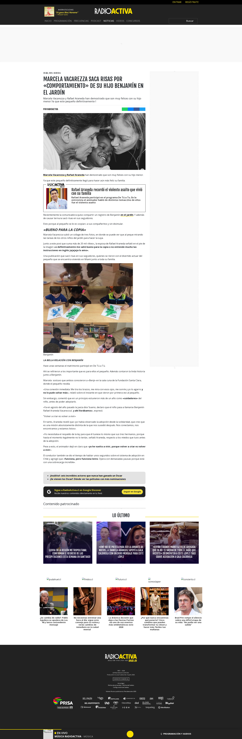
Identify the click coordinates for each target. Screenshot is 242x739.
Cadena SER (142, 698)
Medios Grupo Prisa (64, 707)
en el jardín (127, 214)
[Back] (116, 734)
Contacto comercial (121, 679)
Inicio (48, 20)
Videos (120, 20)
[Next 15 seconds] (136, 734)
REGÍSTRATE (192, 2)
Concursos (133, 20)
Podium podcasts (114, 707)
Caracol (171, 698)
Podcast (96, 20)
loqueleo (151, 707)
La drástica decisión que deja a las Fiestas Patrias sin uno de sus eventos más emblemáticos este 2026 (121, 622)
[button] (30, 729)
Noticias (108, 20)
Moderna (101, 707)
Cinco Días (127, 703)
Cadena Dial (137, 703)
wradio (116, 703)
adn (160, 698)
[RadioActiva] (113, 11)
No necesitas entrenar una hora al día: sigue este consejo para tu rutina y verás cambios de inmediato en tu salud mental (87, 623)
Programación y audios (177, 733)
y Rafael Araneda (63, 174)
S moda (138, 707)
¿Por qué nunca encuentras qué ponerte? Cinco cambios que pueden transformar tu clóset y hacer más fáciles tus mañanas (154, 623)
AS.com (151, 698)
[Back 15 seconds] (123, 734)
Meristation (164, 707)
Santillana (116, 698)
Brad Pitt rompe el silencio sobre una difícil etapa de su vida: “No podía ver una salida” (188, 621)
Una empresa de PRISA (64, 701)
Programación (63, 20)
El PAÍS (89, 698)
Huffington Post (93, 703)
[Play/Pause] (130, 734)
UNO (108, 703)
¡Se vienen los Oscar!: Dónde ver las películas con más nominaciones (88, 479)
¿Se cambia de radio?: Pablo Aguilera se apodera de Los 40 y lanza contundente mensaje (54, 621)
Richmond (87, 707)
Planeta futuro (158, 703)
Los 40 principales (102, 698)
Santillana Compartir (130, 698)
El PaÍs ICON (126, 707)
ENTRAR (176, 2)
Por (50, 109)
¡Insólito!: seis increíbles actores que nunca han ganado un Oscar (86, 475)
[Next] (143, 734)
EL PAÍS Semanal (148, 703)
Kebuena (168, 703)
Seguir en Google (132, 491)
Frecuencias (81, 20)
